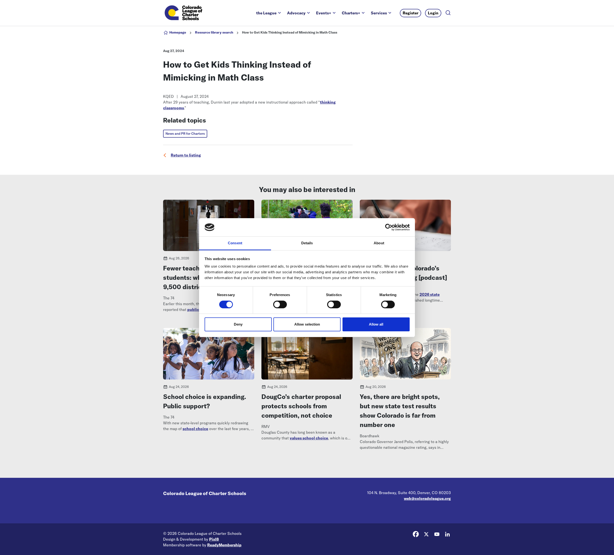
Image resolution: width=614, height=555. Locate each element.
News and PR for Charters (185, 133)
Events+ (323, 13)
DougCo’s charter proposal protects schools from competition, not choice (301, 406)
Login (433, 13)
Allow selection (307, 324)
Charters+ (351, 13)
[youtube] (436, 534)
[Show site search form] (448, 13)
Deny (238, 324)
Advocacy (296, 13)
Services (379, 13)
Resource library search (214, 32)
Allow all (376, 324)
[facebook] (415, 534)
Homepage (177, 32)
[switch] (280, 304)
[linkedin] (447, 534)
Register (410, 13)
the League (266, 13)
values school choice (309, 438)
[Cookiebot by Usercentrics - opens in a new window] (389, 227)
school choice (195, 428)
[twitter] (426, 534)
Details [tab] (307, 243)
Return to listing (186, 155)
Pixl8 (214, 539)
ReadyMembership (224, 545)
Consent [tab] (235, 243)
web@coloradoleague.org (427, 498)
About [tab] (379, 243)
